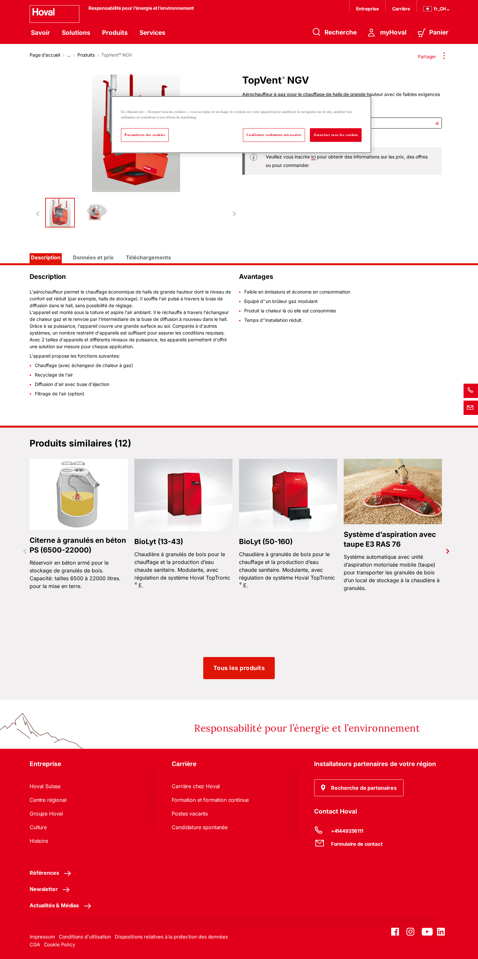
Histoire (39, 841)
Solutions (76, 32)
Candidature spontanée (200, 827)
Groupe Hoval (46, 813)
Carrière (401, 8)
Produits (115, 32)
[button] (359, 787)
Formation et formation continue (210, 800)
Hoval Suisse (45, 786)
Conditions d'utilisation (85, 937)
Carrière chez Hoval (196, 786)
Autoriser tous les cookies (335, 135)
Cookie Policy (59, 944)
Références (44, 873)
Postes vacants (190, 813)
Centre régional (48, 800)
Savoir (40, 32)
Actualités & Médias (54, 905)
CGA (35, 944)
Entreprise (367, 8)
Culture (38, 827)
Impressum (42, 937)
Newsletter (44, 889)
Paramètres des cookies (145, 135)
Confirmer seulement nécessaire (273, 135)
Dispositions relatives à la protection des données (171, 937)
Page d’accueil (45, 55)
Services (152, 32)
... (69, 55)
